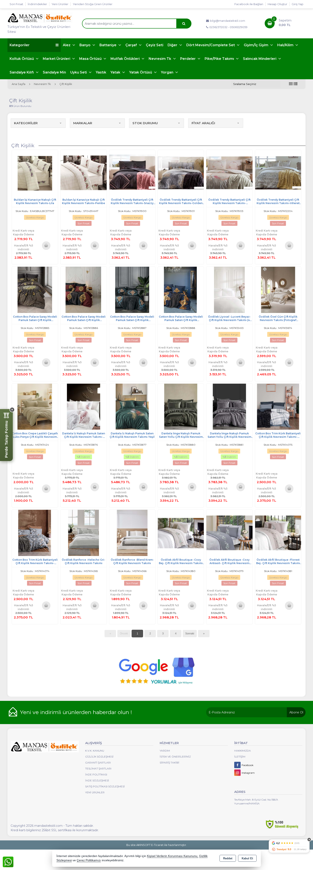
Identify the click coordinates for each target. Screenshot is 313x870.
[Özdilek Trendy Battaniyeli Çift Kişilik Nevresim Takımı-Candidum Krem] (229, 173)
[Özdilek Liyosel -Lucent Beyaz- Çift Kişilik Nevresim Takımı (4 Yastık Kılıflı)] (229, 289)
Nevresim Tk (160, 59)
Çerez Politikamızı (89, 860)
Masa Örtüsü (90, 59)
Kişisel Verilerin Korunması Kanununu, (172, 856)
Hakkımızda (242, 750)
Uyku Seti (79, 72)
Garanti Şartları (98, 762)
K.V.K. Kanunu (94, 750)
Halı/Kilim (285, 45)
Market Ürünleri (57, 59)
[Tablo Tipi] (295, 84)
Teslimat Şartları (98, 768)
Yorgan (167, 72)
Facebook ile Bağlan (248, 4)
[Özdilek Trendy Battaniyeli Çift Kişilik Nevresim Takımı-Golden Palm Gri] (181, 173)
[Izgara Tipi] (291, 84)
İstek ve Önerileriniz (175, 756)
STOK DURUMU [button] (145, 123)
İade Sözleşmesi (97, 780)
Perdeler (188, 59)
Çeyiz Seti (154, 45)
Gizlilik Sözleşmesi (99, 756)
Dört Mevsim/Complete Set (211, 45)
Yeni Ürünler (95, 792)
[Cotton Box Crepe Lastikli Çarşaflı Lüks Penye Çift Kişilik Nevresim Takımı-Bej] (35, 406)
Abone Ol (296, 712)
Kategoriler (20, 45)
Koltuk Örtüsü (22, 59)
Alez (67, 45)
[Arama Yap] (183, 24)
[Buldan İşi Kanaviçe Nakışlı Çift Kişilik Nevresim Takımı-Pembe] (83, 173)
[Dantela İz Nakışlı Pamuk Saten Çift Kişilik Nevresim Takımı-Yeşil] (132, 406)
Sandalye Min (54, 72)
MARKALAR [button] (82, 123)
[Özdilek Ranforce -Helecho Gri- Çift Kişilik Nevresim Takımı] (83, 533)
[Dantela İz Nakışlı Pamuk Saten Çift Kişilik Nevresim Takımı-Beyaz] (83, 406)
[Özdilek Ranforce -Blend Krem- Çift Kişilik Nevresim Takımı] (132, 533)
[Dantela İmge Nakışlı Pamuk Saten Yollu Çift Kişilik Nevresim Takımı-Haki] (181, 406)
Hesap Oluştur (277, 4)
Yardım (165, 750)
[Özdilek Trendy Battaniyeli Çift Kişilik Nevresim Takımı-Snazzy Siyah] (132, 173)
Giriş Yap (297, 4)
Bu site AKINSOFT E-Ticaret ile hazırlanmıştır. (156, 845)
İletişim (239, 756)
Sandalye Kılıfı (22, 72)
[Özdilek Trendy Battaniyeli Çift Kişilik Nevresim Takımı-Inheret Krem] (278, 173)
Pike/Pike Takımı (220, 59)
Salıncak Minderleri (260, 59)
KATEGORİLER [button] (26, 123)
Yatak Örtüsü (141, 72)
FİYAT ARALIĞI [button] (203, 123)
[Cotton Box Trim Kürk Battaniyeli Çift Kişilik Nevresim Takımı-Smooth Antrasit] (35, 533)
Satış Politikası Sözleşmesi (105, 786)
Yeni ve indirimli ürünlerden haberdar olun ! (76, 712)
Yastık (101, 72)
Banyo (85, 45)
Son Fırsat (16, 4)
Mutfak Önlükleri (126, 59)
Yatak (116, 72)
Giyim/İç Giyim (256, 45)
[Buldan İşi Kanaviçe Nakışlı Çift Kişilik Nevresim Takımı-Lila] (35, 173)
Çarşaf (131, 45)
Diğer (173, 45)
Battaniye (108, 45)
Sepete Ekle (46, 245)
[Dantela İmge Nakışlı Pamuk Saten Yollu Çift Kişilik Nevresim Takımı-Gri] (229, 406)
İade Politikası (96, 774)
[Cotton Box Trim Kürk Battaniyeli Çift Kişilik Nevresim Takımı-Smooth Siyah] (278, 406)
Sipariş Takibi (169, 762)
